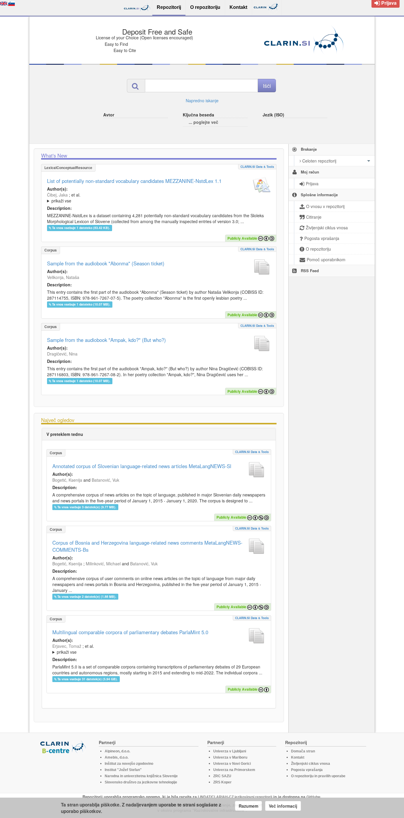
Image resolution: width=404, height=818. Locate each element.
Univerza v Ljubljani (229, 751)
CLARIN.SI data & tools (257, 167)
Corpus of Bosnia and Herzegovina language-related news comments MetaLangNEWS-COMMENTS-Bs (147, 546)
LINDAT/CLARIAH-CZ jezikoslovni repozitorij (235, 797)
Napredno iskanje (202, 100)
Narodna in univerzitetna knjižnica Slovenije (141, 776)
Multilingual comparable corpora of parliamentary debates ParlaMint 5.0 (130, 632)
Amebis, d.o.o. (116, 757)
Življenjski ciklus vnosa (310, 764)
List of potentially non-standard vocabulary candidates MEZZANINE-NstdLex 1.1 (134, 180)
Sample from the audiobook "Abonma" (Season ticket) (105, 263)
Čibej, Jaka (57, 195)
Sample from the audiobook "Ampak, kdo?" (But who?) (106, 339)
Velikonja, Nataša (63, 277)
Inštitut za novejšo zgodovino (129, 764)
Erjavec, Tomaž (66, 646)
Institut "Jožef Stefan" (123, 770)
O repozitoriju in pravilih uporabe (318, 776)
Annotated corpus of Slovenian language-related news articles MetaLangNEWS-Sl (141, 466)
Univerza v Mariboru (230, 757)
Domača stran (303, 751)
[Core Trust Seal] (64, 770)
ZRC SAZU (222, 776)
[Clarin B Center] (64, 746)
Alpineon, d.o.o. (117, 751)
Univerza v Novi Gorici (232, 764)
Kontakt (297, 757)
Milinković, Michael (103, 564)
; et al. (63, 198)
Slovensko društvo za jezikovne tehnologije (141, 782)
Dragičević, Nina (62, 354)
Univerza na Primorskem (234, 770)
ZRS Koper (222, 782)
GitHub (312, 797)
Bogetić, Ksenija (67, 480)
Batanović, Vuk (105, 480)
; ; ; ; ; (126, 198)
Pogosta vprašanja (307, 770)
